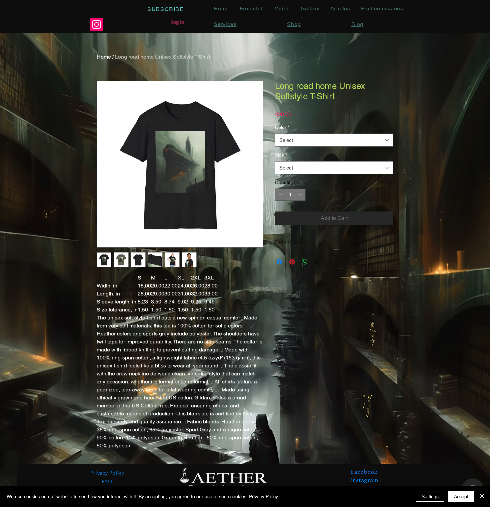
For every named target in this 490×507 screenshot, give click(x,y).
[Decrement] (280, 195)
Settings (430, 496)
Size (281, 155)
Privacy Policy (263, 496)
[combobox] (334, 140)
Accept (461, 496)
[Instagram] (96, 24)
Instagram (364, 479)
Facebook (364, 471)
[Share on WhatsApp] (305, 262)
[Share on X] (317, 262)
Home (104, 57)
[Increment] (300, 195)
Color (282, 127)
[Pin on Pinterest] (292, 262)
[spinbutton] (290, 195)
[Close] (482, 496)
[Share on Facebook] (279, 262)
